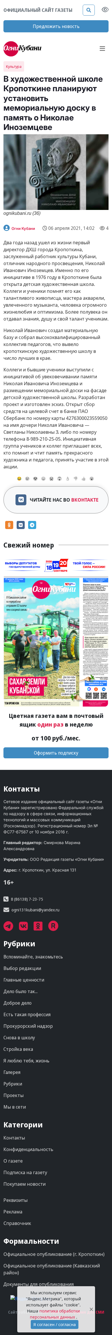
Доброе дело (17, 1003)
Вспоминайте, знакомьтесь (33, 957)
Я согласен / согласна (54, 1324)
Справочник (17, 1223)
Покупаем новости (24, 1184)
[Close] (91, 1309)
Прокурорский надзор (28, 1026)
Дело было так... (20, 991)
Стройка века (18, 1049)
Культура (14, 66)
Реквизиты (15, 1200)
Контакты (14, 1138)
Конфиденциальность (28, 1149)
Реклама (12, 1212)
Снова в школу (19, 1037)
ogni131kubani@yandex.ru (35, 910)
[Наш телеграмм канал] (11, 928)
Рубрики (12, 1084)
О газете (13, 1161)
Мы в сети (14, 1107)
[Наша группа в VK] (26, 928)
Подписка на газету (25, 1172)
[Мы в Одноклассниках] (41, 928)
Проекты (13, 1095)
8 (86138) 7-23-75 (27, 899)
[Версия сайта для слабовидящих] (105, 10)
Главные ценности (23, 980)
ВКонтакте (85, 500)
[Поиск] (89, 10)
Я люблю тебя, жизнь (26, 1060)
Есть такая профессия (27, 1014)
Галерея (11, 1072)
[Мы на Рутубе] (56, 928)
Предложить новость (56, 26)
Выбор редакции (22, 968)
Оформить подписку (56, 753)
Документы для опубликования (38, 1284)
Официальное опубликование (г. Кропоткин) (54, 1254)
